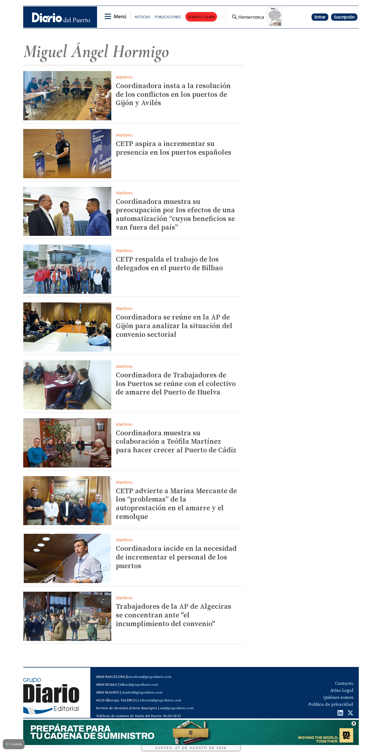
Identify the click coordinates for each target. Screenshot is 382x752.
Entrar (320, 17)
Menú (120, 16)
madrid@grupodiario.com (142, 692)
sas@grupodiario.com (177, 708)
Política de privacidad (330, 704)
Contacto (344, 683)
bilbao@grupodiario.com (139, 685)
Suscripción (344, 17)
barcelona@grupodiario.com (149, 677)
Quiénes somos (338, 697)
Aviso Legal (341, 690)
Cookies (14, 744)
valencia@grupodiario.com (160, 700)
